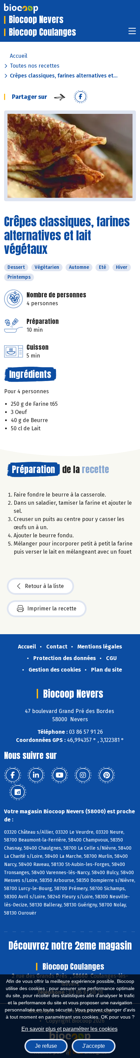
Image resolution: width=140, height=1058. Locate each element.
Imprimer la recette (51, 608)
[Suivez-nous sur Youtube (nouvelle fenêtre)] (59, 775)
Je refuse (46, 1046)
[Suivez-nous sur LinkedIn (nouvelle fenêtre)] (36, 775)
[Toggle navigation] (132, 33)
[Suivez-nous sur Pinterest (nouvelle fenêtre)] (106, 775)
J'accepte (93, 1046)
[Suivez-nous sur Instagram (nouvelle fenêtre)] (82, 775)
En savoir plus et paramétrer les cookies (69, 1029)
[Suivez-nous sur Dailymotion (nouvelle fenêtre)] (17, 792)
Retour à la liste (44, 586)
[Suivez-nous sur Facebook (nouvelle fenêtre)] (12, 775)
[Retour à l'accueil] (31, 8)
